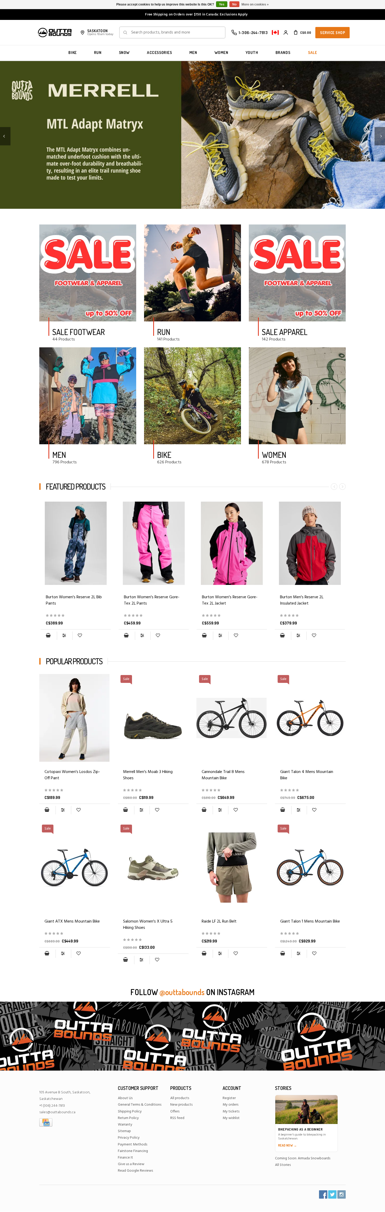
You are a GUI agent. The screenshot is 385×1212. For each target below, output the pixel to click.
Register (229, 1098)
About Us (125, 1098)
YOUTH (252, 52)
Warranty (125, 1125)
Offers (174, 1112)
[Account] (286, 32)
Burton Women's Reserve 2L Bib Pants (74, 600)
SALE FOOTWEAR (78, 332)
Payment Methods (132, 1145)
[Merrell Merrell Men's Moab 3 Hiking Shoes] (153, 790)
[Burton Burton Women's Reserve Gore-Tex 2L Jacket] (232, 543)
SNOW (124, 52)
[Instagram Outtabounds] (341, 1194)
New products (181, 1105)
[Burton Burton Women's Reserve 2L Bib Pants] (76, 543)
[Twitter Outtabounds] (332, 1194)
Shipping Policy (130, 1112)
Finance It (125, 1158)
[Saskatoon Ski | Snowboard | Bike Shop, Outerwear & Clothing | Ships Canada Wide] (54, 32)
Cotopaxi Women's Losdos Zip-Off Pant (72, 775)
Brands (283, 52)
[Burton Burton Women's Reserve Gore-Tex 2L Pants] (154, 543)
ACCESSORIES (159, 52)
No (234, 4)
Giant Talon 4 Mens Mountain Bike (306, 775)
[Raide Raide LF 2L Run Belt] (231, 867)
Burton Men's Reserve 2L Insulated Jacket (301, 600)
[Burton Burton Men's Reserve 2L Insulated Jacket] (310, 543)
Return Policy (128, 1118)
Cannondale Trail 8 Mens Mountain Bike (223, 775)
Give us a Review (131, 1164)
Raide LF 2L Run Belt (219, 921)
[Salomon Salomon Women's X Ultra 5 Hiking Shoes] (153, 940)
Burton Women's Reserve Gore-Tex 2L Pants (151, 600)
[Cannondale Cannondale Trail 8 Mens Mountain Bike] (232, 790)
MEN (193, 52)
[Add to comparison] (64, 636)
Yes (221, 4)
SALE (312, 52)
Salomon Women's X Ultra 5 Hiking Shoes (148, 924)
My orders (230, 1105)
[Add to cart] (48, 636)
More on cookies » (255, 4)
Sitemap (124, 1131)
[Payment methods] (45, 1122)
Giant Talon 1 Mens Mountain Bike (310, 921)
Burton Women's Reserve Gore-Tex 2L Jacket (229, 600)
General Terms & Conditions (139, 1105)
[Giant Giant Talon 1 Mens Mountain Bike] (310, 933)
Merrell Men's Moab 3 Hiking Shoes (148, 775)
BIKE (72, 52)
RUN (98, 52)
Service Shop (332, 32)
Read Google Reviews (135, 1171)
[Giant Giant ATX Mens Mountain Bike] (75, 933)
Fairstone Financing (133, 1151)
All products (179, 1098)
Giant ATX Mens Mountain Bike (72, 921)
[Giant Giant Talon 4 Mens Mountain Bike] (310, 790)
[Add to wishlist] (79, 636)
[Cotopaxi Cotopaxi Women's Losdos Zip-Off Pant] (74, 718)
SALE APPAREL (284, 332)
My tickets (231, 1112)
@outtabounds (182, 992)
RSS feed (177, 1118)
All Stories (283, 1165)
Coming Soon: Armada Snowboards (302, 1158)
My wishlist (231, 1118)
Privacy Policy (129, 1138)
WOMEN (221, 52)
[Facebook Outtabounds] (323, 1194)
